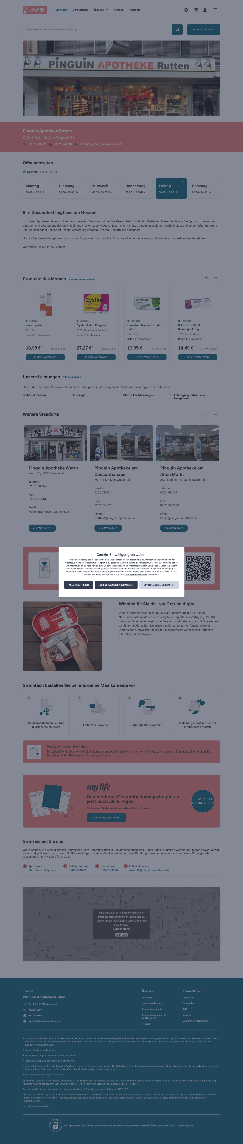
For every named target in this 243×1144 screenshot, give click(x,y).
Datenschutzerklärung (136, 574)
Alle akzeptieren (79, 585)
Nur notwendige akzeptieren (116, 585)
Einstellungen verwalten (159, 585)
